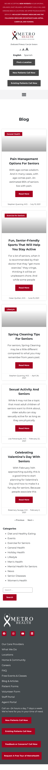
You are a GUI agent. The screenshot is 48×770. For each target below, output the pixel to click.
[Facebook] (4, 633)
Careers (6, 665)
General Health (16, 547)
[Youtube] (22, 633)
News (11, 571)
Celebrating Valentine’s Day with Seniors (24, 457)
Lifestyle (12, 557)
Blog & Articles (10, 681)
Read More (24, 194)
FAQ (4, 670)
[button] (24, 94)
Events (11, 538)
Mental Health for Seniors (22, 566)
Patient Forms (10, 686)
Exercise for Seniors (19, 543)
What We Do (9, 649)
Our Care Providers (13, 644)
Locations (7, 654)
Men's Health (15, 561)
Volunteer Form (11, 691)
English (17, 55)
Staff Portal (8, 696)
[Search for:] (18, 590)
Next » (31, 520)
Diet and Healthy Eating (22, 533)
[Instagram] (13, 633)
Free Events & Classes (14, 675)
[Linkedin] (32, 633)
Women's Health (17, 580)
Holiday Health (16, 552)
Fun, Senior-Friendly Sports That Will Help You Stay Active (24, 245)
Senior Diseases (17, 575)
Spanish (28, 55)
